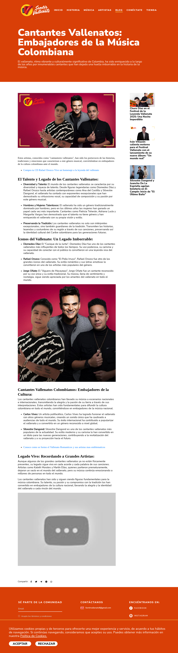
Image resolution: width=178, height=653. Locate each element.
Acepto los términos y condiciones (36, 616)
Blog (119, 10)
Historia (73, 10)
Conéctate (135, 10)
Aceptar (20, 644)
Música (89, 10)
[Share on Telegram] (41, 582)
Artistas (104, 10)
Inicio (58, 10)
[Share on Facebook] (31, 582)
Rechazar (46, 644)
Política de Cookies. (33, 636)
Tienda (151, 10)
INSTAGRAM (141, 615)
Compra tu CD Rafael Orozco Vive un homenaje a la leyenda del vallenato (61, 170)
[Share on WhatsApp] (51, 582)
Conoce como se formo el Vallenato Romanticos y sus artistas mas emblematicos (64, 447)
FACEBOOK (140, 608)
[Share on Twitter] (36, 582)
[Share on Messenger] (46, 582)
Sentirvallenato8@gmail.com (98, 607)
